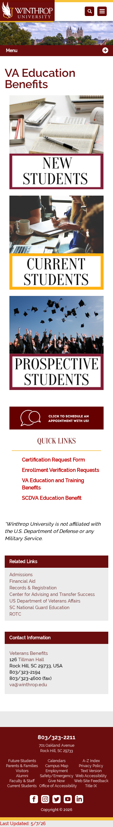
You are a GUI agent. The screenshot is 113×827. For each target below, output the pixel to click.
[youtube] (68, 799)
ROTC (15, 614)
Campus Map (56, 766)
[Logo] (27, 11)
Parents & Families (22, 766)
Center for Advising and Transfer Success (52, 594)
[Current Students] (56, 242)
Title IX (91, 786)
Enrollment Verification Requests (60, 470)
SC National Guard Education (39, 607)
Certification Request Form (53, 460)
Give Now (56, 781)
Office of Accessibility (58, 786)
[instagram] (45, 799)
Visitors (22, 771)
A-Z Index (91, 761)
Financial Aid (22, 581)
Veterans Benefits (28, 653)
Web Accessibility (91, 776)
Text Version (91, 771)
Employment (57, 771)
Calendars (57, 761)
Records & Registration (32, 587)
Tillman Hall (31, 659)
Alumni (22, 776)
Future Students (22, 761)
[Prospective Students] (56, 342)
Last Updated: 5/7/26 (23, 823)
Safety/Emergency (56, 776)
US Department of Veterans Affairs (44, 600)
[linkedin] (79, 799)
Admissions (21, 574)
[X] (56, 799)
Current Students (22, 786)
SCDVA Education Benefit (52, 498)
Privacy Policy (91, 766)
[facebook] (34, 799)
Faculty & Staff (22, 781)
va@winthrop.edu (28, 684)
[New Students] (56, 142)
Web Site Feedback (91, 781)
